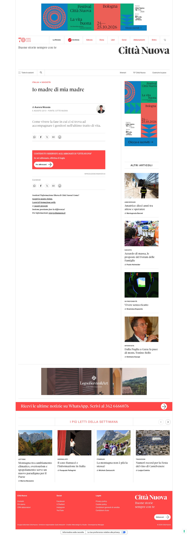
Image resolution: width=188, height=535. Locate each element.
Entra (154, 40)
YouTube (60, 510)
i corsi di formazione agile (44, 202)
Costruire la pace (159, 73)
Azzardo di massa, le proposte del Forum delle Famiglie (139, 257)
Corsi (124, 40)
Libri (113, 40)
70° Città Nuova (139, 73)
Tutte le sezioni (28, 73)
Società (46, 82)
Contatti (20, 501)
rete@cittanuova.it (57, 213)
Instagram (61, 507)
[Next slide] (168, 422)
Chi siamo (21, 504)
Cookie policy (101, 504)
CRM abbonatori (24, 507)
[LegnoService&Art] (94, 381)
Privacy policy (101, 501)
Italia (35, 82)
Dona (102, 40)
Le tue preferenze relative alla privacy (103, 532)
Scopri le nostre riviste (42, 199)
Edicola (89, 40)
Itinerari (123, 73)
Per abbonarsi (41, 164)
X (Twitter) (61, 504)
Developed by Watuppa (96, 525)
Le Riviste (57, 40)
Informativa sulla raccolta (73, 532)
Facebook (61, 501)
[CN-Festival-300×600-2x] (141, 113)
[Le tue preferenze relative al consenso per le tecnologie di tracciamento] (184, 531)
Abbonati (160, 517)
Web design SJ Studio (79, 525)
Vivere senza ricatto (136, 305)
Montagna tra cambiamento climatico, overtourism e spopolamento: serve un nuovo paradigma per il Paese (35, 470)
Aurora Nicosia (42, 107)
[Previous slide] (161, 422)
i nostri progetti (41, 206)
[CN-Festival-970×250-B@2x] (94, 17)
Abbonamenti (139, 40)
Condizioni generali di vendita (108, 507)
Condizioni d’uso (102, 510)
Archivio (75, 40)
